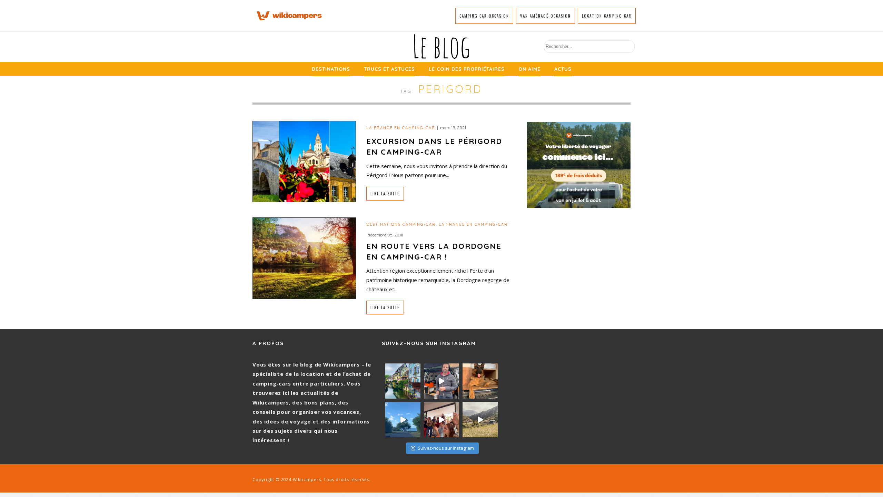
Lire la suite (385, 193)
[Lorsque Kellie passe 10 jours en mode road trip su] (402, 419)
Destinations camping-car (401, 224)
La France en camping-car (400, 127)
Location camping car (607, 16)
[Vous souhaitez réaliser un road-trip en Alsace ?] (402, 381)
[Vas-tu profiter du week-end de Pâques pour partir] (480, 419)
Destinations (331, 69)
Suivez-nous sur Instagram (446, 448)
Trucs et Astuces (389, 69)
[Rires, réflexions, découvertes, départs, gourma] (441, 419)
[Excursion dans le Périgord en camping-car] (304, 160)
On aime (529, 69)
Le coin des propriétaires (467, 69)
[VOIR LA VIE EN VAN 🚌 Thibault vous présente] (441, 381)
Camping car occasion (484, 16)
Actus (563, 69)
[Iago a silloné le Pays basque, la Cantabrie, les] (480, 381)
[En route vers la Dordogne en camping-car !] (304, 257)
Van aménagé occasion (545, 16)
